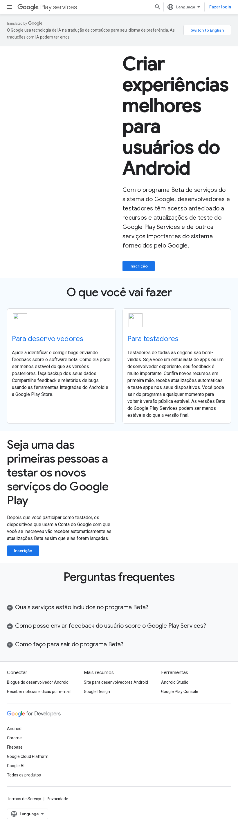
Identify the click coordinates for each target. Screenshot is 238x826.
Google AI (15, 765)
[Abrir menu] (9, 7)
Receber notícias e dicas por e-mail (39, 691)
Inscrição (138, 266)
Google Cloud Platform (27, 756)
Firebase (15, 747)
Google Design (97, 691)
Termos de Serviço (24, 798)
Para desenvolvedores (47, 338)
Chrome (14, 738)
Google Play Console (179, 691)
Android (14, 728)
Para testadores (152, 338)
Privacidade (57, 798)
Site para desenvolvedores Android (116, 682)
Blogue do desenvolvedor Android (37, 682)
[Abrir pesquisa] (157, 6)
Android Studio (174, 682)
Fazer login (220, 7)
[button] (119, 607)
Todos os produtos (24, 775)
